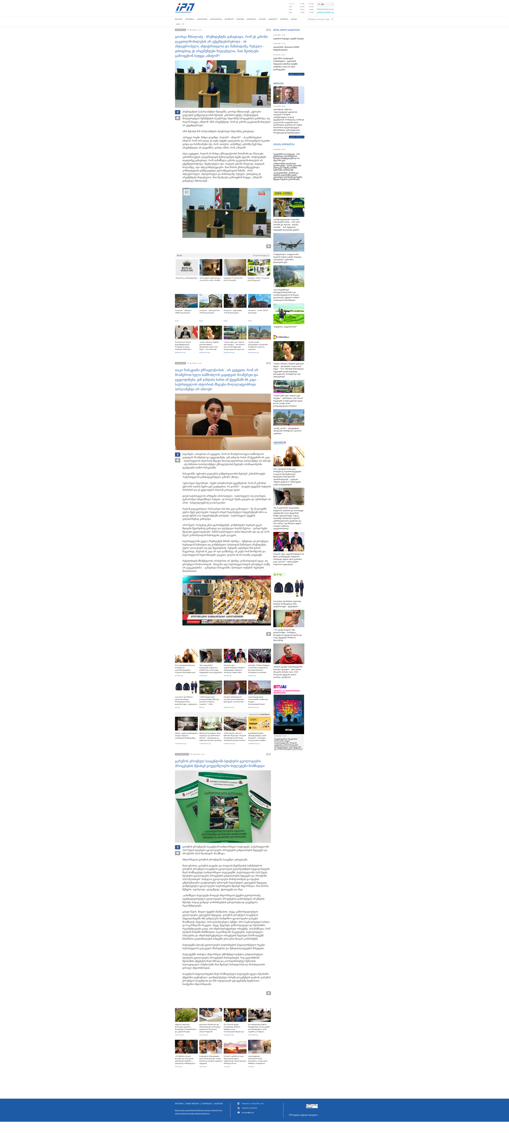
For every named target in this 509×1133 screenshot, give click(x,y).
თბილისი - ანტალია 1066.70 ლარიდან (183, 311)
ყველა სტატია (296, 137)
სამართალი (202, 19)
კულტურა (284, 19)
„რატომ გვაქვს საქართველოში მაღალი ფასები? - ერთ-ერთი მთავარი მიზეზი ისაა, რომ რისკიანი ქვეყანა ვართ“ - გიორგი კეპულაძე (287, 672)
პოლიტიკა (189, 19)
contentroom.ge (180, 743)
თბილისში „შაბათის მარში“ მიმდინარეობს (286, 48)
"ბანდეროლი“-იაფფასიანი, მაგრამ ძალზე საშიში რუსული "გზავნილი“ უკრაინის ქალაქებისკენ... (287, 258)
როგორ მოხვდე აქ (261, 255)
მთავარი (179, 19)
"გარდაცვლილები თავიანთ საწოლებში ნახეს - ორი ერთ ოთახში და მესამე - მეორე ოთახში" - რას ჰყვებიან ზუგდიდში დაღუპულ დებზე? (286, 224)
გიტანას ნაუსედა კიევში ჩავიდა (288, 39)
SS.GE (179, 255)
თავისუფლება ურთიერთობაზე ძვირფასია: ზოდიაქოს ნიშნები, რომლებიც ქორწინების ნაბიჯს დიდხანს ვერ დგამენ (257, 1062)
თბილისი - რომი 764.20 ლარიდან (258, 311)
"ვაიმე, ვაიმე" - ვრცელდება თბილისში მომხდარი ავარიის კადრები (258, 345)
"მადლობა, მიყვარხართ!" (285, 327)
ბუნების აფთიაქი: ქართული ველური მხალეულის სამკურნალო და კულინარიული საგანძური (185, 1029)
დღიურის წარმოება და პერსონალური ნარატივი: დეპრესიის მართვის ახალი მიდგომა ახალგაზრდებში (210, 1029)
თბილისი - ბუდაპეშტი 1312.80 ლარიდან (233, 311)
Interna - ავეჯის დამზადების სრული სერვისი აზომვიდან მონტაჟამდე (186, 735)
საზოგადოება (216, 19)
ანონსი (294, 19)
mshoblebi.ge (229, 1035)
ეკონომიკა (251, 19)
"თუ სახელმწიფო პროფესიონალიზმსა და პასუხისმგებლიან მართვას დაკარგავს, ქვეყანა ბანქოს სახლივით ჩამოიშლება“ (286, 295)
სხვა (178, 24)
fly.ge (177, 321)
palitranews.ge (229, 707)
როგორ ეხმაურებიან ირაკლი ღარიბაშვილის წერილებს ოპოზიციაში (234, 699)
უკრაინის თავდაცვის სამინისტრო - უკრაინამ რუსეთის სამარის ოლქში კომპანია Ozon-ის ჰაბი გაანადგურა (285, 64)
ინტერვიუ (278, 83)
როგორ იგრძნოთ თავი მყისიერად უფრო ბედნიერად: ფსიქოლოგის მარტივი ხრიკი (235, 1059)
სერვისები (207, 1104)
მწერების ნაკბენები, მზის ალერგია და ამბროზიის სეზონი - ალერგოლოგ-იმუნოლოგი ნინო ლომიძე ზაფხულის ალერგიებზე (210, 738)
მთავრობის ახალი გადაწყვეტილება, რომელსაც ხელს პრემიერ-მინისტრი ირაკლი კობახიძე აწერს (185, 347)
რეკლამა (218, 1104)
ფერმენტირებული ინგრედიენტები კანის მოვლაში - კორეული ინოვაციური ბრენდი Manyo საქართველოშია (258, 738)
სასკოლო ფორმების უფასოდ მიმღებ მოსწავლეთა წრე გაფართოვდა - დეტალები (186, 700)
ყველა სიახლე (295, 74)
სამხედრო (272, 19)
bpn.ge (291, 3)
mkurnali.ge (179, 1035)
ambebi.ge (179, 676)
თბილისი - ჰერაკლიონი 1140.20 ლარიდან (209, 311)
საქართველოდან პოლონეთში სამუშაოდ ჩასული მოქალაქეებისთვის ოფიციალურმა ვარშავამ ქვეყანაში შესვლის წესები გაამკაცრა (259, 704)
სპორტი (262, 19)
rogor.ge (227, 1066)
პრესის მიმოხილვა (283, 144)
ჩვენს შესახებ (192, 1104)
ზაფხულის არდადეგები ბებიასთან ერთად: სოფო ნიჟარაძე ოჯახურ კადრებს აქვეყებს (210, 1059)
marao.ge (178, 1066)
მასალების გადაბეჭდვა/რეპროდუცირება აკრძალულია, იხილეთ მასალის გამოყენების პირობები (198, 1111)
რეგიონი (240, 19)
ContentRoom (265, 714)
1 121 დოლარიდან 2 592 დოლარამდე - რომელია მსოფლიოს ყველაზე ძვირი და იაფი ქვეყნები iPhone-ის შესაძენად (287, 635)
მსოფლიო (229, 19)
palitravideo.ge (180, 352)
